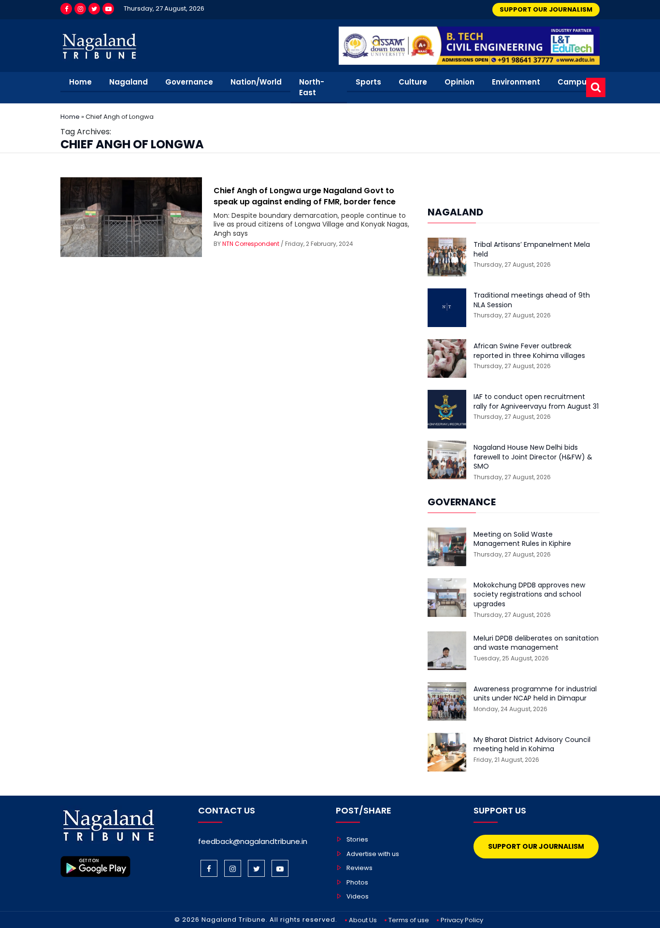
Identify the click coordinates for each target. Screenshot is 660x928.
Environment (516, 82)
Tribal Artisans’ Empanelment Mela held (531, 249)
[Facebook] (66, 8)
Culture (413, 82)
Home (80, 82)
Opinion (459, 82)
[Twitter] (94, 8)
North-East (311, 87)
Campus (574, 82)
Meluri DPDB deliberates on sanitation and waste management (536, 643)
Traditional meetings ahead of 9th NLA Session (531, 300)
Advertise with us (372, 853)
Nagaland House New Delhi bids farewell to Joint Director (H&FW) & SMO (532, 457)
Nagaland (128, 82)
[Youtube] (108, 8)
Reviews (359, 867)
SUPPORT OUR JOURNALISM (546, 9)
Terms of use (408, 920)
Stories (357, 839)
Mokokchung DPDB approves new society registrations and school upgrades (529, 595)
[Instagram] (80, 8)
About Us (363, 920)
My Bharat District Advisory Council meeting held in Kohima (531, 744)
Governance (189, 82)
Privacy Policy (462, 920)
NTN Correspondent (250, 244)
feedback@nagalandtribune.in (252, 841)
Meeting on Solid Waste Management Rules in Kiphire (522, 539)
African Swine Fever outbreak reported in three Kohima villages (529, 351)
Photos (357, 882)
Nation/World (256, 82)
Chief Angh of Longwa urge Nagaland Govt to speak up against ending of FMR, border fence (305, 196)
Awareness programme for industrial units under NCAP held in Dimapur (535, 694)
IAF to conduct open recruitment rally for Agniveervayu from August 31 (536, 401)
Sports (368, 82)
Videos (357, 896)
